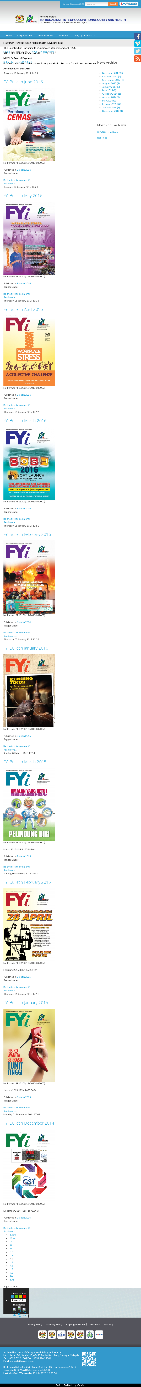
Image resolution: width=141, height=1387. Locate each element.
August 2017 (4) (111, 83)
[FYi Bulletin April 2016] (29, 350)
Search (113, 4)
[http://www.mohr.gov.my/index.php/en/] (71, 1334)
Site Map (108, 1324)
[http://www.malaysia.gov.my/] (42, 1334)
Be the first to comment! (16, 180)
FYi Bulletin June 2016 (23, 82)
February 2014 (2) (111, 104)
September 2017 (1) (113, 79)
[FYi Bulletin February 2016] (29, 576)
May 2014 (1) (109, 100)
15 (11, 1269)
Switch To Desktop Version (70, 1385)
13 (11, 1262)
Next (13, 1276)
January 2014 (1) (111, 107)
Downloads (63, 35)
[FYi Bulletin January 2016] (29, 690)
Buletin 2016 (24, 169)
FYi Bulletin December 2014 (28, 1123)
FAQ (77, 35)
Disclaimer (94, 1324)
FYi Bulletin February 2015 (27, 882)
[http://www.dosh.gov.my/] (80, 1334)
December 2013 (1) (112, 110)
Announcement (45, 35)
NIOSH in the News (107, 132)
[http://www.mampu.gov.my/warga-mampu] (99, 1334)
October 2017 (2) (111, 76)
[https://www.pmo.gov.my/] (52, 1334)
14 (11, 1265)
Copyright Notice (75, 1324)
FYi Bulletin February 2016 (27, 534)
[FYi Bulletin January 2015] (29, 1044)
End (12, 1279)
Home (9, 35)
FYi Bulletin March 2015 (24, 761)
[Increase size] (14, 1311)
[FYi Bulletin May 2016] (29, 237)
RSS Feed (102, 137)
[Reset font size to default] (19, 1311)
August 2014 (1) (111, 97)
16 (11, 1272)
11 (11, 1255)
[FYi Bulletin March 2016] (29, 462)
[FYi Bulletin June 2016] (29, 124)
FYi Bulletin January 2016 (25, 648)
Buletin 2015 (24, 856)
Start (13, 1234)
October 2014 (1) (111, 93)
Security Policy (54, 1324)
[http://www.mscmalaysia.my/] (61, 1334)
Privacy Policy (35, 1324)
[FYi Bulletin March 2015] (29, 804)
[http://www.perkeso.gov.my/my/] (90, 1334)
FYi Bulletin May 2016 (22, 195)
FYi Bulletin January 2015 (25, 1002)
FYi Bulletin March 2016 (24, 420)
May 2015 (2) (109, 90)
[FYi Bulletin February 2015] (29, 924)
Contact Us (89, 35)
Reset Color (18, 1300)
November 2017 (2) (112, 73)
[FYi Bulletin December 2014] (29, 1165)
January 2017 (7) (111, 86)
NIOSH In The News (43, 51)
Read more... (10, 183)
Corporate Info (24, 35)
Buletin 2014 (24, 1217)
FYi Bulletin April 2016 (23, 309)
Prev (12, 1238)
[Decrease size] (24, 1311)
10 (11, 1252)
